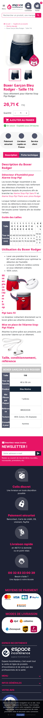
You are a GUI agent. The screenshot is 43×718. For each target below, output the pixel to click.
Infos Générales (12, 683)
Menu (5, 676)
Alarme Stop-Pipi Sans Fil (24, 193)
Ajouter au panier (20, 120)
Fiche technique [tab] (29, 155)
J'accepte (20, 715)
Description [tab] (11, 155)
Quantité (7, 113)
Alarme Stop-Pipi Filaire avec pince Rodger (21, 196)
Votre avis (8, 690)
